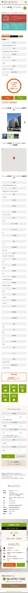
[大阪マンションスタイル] (9, 2)
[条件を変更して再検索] (24, 8)
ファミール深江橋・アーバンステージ (17, 12)
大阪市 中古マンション (6, 12)
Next (24, 122)
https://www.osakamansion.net (15, 505)
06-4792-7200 (16, 578)
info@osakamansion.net (14, 507)
